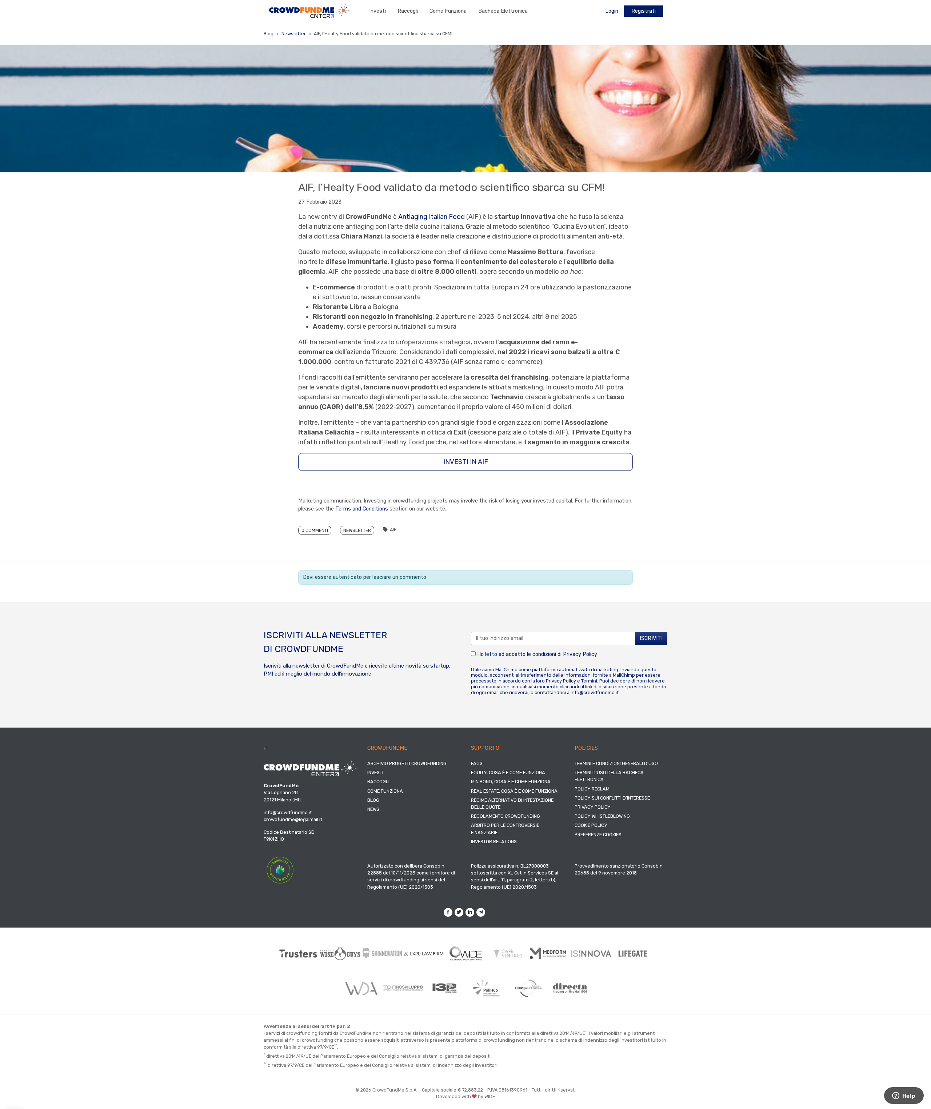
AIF (393, 529)
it (265, 748)
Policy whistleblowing (602, 816)
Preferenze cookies (598, 834)
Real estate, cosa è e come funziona (514, 791)
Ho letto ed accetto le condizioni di (536, 654)
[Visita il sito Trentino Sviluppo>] (403, 988)
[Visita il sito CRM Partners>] (528, 988)
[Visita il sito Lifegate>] (633, 953)
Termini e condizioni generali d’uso (616, 763)
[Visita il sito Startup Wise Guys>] (340, 953)
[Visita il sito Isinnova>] (591, 953)
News (373, 809)
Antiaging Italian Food (431, 217)
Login (611, 11)
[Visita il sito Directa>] (570, 988)
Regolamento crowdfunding (505, 816)
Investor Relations (494, 841)
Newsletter (293, 33)
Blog (268, 33)
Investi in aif (465, 462)
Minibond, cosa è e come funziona (511, 781)
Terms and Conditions (361, 509)
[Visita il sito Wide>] (465, 953)
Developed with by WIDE (465, 1096)
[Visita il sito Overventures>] (507, 953)
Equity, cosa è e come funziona (508, 772)
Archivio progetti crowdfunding (407, 763)
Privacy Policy (580, 654)
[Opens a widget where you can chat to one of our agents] (904, 1096)
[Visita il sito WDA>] (361, 988)
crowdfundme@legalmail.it (293, 819)
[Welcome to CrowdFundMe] (309, 11)
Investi (377, 11)
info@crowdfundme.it (595, 692)
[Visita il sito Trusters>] (298, 953)
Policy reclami (593, 789)
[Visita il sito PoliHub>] (486, 988)
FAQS (477, 763)
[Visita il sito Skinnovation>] (382, 953)
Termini (589, 681)
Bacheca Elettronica (503, 11)
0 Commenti (314, 530)
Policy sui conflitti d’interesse (612, 798)
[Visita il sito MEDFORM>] (549, 953)
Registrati (643, 11)
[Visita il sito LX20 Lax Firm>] (424, 953)
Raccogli (407, 11)
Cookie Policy (591, 825)
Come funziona (448, 11)
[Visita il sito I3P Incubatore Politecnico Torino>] (444, 988)
